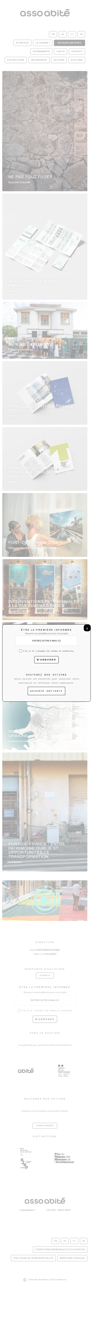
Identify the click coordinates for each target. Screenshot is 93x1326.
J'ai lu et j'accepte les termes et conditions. (49, 651)
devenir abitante (46, 691)
